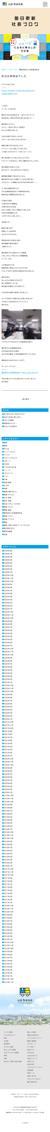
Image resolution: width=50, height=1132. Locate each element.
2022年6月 (8, 703)
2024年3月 (8, 639)
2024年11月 (8, 615)
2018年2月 (8, 863)
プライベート (8, 473)
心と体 (6, 485)
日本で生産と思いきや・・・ (13, 417)
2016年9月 (8, 915)
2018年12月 (8, 832)
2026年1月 (8, 572)
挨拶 (5, 445)
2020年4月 (8, 783)
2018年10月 (8, 838)
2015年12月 (8, 942)
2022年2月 (8, 716)
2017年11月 (8, 872)
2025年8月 (8, 587)
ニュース (7, 470)
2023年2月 (8, 679)
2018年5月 (8, 853)
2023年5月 (8, 670)
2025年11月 (8, 578)
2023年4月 (8, 673)
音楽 (5, 534)
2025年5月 (8, 596)
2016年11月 (8, 908)
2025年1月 (8, 609)
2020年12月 (8, 759)
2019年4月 (8, 820)
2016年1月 (8, 939)
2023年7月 (8, 664)
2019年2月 (8, 826)
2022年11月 (8, 688)
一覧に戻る (25, 399)
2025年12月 (8, 575)
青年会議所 (8, 531)
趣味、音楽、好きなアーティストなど (17, 525)
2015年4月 (8, 967)
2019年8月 (8, 807)
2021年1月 (8, 755)
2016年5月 (8, 927)
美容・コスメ (8, 516)
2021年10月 (8, 728)
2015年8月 (8, 954)
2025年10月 (8, 581)
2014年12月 (8, 979)
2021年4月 (8, 746)
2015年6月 (8, 960)
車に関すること (9, 528)
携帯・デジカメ (9, 494)
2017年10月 (8, 875)
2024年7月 (8, 627)
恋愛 (5, 488)
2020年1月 (8, 792)
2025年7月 (8, 590)
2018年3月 (8, 859)
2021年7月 (8, 737)
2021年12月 (8, 722)
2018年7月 (8, 847)
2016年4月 (8, 930)
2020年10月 (8, 765)
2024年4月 (8, 636)
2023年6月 (8, 667)
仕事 (5, 479)
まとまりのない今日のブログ (14, 414)
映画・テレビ (8, 507)
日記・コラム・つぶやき (12, 504)
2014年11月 (8, 982)
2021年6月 (8, 740)
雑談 (5, 442)
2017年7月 (8, 884)
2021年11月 (8, 725)
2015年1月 (8, 976)
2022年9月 (8, 694)
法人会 (6, 449)
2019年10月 (8, 801)
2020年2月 (8, 789)
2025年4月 (8, 599)
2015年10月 (8, 948)
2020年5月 (8, 780)
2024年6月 (8, 630)
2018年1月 (8, 866)
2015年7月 (8, 957)
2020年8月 (8, 771)
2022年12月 (8, 685)
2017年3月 (8, 896)
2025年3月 (8, 603)
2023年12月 (8, 648)
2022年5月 (8, 706)
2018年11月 (8, 835)
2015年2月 (8, 973)
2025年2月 (8, 606)
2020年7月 (8, 774)
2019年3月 (8, 823)
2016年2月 (8, 936)
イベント (7, 455)
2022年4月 (8, 710)
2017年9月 (8, 878)
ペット (6, 476)
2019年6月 (8, 814)
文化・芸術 (7, 497)
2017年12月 (8, 869)
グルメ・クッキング (10, 458)
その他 (6, 464)
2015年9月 (8, 951)
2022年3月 (8, 713)
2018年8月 (8, 844)
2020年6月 (8, 777)
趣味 (5, 522)
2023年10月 (8, 654)
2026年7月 (8, 553)
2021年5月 (8, 743)
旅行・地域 (7, 500)
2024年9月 (8, 621)
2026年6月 (8, 557)
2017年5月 (8, 890)
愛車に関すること (10, 491)
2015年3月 (8, 970)
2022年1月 (8, 719)
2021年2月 (8, 752)
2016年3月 (8, 933)
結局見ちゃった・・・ (10, 423)
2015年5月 (8, 963)
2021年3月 (8, 749)
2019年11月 (8, 798)
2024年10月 (8, 618)
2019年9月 (8, 804)
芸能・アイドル (9, 519)
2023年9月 (8, 658)
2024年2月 (8, 642)
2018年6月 (8, 850)
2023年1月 (8, 682)
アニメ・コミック (9, 452)
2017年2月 (8, 899)
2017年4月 (8, 893)
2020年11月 (8, 762)
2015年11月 (8, 945)
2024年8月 (8, 624)
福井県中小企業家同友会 (30, 69)
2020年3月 (8, 786)
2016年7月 (8, 921)
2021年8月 (8, 734)
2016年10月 (8, 912)
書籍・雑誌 (7, 510)
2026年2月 (8, 569)
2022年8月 (8, 697)
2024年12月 (8, 612)
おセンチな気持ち (10, 426)
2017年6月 (8, 887)
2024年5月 (8, 633)
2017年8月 (8, 881)
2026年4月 (8, 563)
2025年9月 (8, 584)
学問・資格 (7, 482)
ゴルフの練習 (9, 420)
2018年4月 (8, 856)
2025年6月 (8, 593)
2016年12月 (8, 905)
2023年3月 (8, 676)
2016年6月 (8, 924)
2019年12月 (8, 795)
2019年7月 (8, 811)
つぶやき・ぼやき (10, 467)
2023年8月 (8, 661)
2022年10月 (8, 691)
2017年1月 (8, 902)
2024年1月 (8, 645)
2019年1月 (8, 829)
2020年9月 (8, 768)
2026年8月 (8, 551)
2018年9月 (8, 841)
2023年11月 (8, 651)
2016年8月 (8, 918)
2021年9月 (8, 731)
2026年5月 (8, 560)
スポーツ (7, 461)
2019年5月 (8, 817)
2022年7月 (8, 700)
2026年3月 (8, 566)
